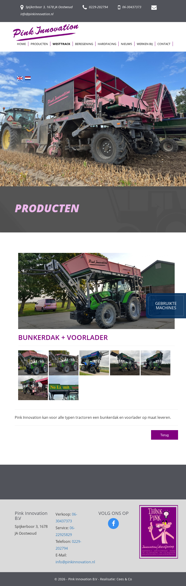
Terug (164, 435)
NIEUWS (126, 44)
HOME (21, 44)
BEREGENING (84, 44)
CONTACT (163, 44)
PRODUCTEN (39, 44)
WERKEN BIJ (145, 44)
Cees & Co (124, 579)
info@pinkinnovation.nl (75, 561)
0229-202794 (98, 7)
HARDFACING (107, 44)
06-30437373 (131, 7)
